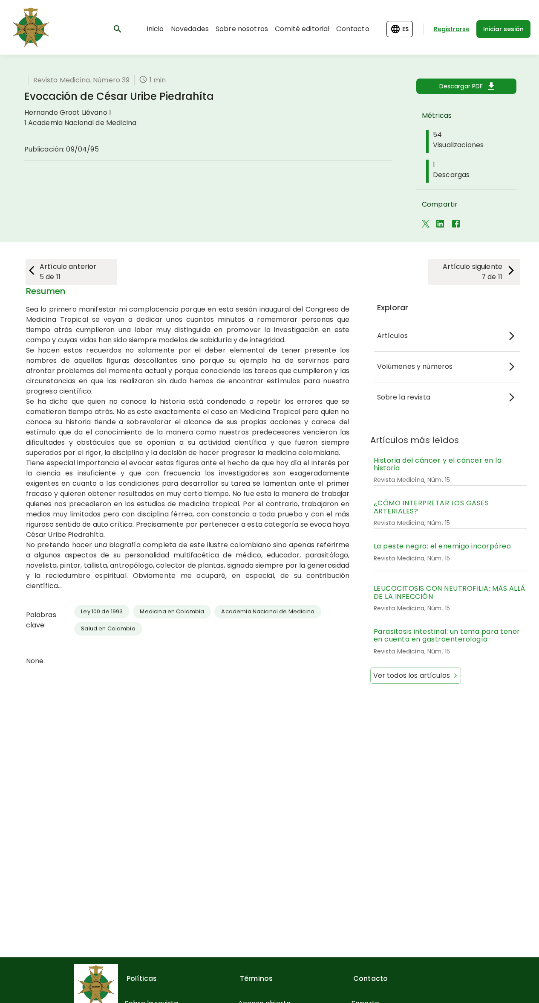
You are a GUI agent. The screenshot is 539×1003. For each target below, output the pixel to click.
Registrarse (452, 29)
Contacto (352, 29)
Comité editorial (302, 29)
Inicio (155, 29)
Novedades (190, 29)
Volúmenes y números (415, 366)
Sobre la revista (403, 397)
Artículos (392, 336)
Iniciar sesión (503, 29)
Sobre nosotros (242, 29)
